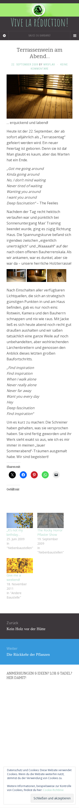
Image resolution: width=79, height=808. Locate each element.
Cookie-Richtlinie (53, 790)
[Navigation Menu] (74, 35)
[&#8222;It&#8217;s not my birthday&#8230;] (20, 520)
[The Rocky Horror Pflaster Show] (50, 520)
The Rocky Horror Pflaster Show (50, 532)
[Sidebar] (4, 35)
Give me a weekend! (14, 577)
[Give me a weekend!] (20, 565)
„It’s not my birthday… (15, 532)
